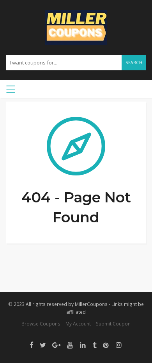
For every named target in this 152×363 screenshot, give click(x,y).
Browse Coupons (40, 323)
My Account (78, 323)
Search (133, 62)
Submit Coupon (113, 323)
